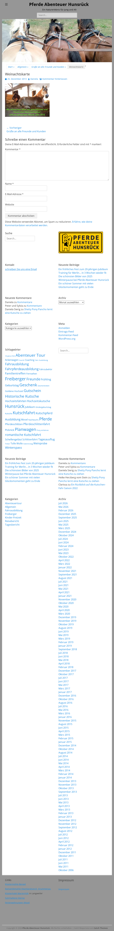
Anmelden (64, 328)
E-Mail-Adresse (14, 194)
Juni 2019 (63, 631)
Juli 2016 (63, 706)
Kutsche (8, 413)
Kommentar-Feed (68, 335)
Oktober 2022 (66, 556)
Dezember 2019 (67, 617)
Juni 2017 (63, 681)
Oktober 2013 (66, 788)
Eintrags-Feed (66, 331)
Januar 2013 (65, 816)
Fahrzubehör (45, 369)
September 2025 (67, 517)
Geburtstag (12, 385)
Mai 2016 (63, 709)
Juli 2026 (63, 503)
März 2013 (64, 809)
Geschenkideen (43, 386)
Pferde (45, 419)
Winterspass (13, 448)
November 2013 (67, 784)
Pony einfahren (43, 430)
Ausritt (21, 360)
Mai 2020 (63, 606)
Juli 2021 (63, 581)
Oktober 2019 (66, 624)
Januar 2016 (65, 717)
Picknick (9, 430)
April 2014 (64, 766)
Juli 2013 (63, 795)
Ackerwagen (12, 360)
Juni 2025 (63, 521)
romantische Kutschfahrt (23, 435)
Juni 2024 (63, 542)
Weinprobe (40, 443)
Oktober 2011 (66, 856)
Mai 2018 (63, 660)
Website (9, 204)
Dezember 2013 (67, 781)
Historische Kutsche (22, 396)
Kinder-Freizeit (13, 517)
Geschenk (28, 384)
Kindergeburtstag (43, 407)
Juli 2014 (63, 756)
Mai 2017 (63, 685)
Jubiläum (30, 407)
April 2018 (64, 663)
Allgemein (23, 66)
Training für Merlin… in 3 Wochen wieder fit (82, 272)
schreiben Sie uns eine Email (21, 269)
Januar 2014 (65, 777)
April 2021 (64, 592)
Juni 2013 (63, 799)
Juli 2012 (63, 834)
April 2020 (64, 610)
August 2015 (65, 724)
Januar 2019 (65, 645)
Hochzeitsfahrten (15, 401)
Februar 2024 (65, 546)
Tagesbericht (12, 524)
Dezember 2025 (67, 514)
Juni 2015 (63, 727)
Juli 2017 (63, 677)
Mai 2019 (63, 635)
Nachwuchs (33, 419)
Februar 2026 (65, 510)
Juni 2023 (63, 549)
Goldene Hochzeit (14, 391)
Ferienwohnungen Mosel (17, 902)
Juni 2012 (63, 838)
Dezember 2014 (67, 745)
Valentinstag (28, 444)
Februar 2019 (65, 642)
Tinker (7, 444)
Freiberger (15, 379)
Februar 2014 (65, 774)
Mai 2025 (63, 524)
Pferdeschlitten (14, 424)
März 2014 (64, 770)
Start (11, 66)
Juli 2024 (63, 539)
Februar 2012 (65, 845)
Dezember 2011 (67, 852)
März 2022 (64, 563)
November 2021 (67, 571)
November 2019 (67, 620)
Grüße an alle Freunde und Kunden (48, 66)
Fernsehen (31, 373)
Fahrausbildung (17, 364)
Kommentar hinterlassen (54, 78)
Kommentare (24, 302)
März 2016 (64, 713)
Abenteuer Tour (30, 355)
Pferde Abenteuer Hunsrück (59, 4)
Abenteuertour (13, 503)
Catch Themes (101, 928)
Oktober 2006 (66, 870)
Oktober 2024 (66, 535)
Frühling (46, 379)
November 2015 (67, 720)
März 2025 (64, 528)
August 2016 (65, 702)
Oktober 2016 (66, 699)
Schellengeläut (13, 439)
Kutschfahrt (24, 412)
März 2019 (64, 638)
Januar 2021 (65, 596)
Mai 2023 (63, 553)
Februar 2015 (65, 738)
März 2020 (64, 613)
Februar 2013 (65, 813)
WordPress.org (66, 338)
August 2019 (65, 628)
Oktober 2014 (66, 749)
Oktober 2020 (66, 603)
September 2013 (67, 791)
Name (9, 183)
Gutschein (32, 390)
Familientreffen (15, 373)
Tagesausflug (46, 439)
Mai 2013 (63, 802)
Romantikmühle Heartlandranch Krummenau (28, 888)
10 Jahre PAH (10, 356)
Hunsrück (14, 406)
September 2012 (67, 827)
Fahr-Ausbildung (41, 360)
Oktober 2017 (66, 674)
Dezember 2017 (67, 670)
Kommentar (12, 149)
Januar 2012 (65, 848)
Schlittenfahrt (30, 439)
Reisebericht (12, 521)
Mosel (24, 419)
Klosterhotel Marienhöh (17, 893)
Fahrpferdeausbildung (22, 369)
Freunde (33, 379)
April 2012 (64, 841)
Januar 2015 (65, 742)
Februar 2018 (65, 667)
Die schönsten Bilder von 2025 (75, 276)
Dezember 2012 (67, 820)
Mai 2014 (63, 763)
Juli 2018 (63, 653)
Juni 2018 (63, 656)
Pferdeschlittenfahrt (36, 424)
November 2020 (67, 599)
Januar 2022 (65, 567)
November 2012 (67, 823)
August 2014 (65, 752)
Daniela (34, 78)
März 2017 (64, 688)
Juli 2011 (63, 859)
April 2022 (64, 560)
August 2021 (65, 578)
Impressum (63, 889)
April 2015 (64, 731)
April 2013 (64, 806)
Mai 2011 (63, 866)
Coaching (29, 359)
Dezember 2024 (67, 531)
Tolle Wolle (17, 443)
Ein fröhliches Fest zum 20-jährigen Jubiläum (83, 269)
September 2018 (67, 649)
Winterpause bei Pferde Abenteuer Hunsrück (83, 280)
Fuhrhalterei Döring (15, 898)
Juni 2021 (63, 585)
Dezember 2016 (67, 695)
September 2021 (67, 574)
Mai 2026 (63, 506)
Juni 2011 (63, 863)
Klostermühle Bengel (15, 884)
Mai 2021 (63, 588)
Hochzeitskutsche (38, 401)
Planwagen (25, 429)
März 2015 (64, 734)
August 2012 (65, 831)
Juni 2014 (63, 759)
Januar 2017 (65, 692)
